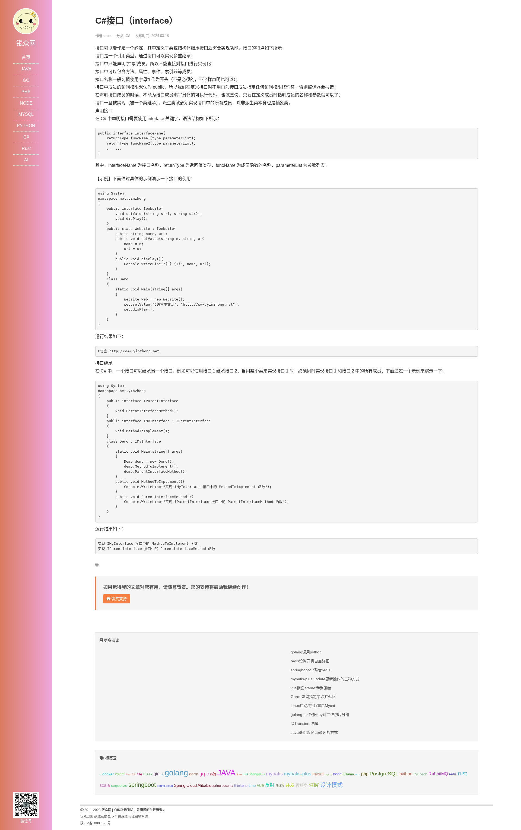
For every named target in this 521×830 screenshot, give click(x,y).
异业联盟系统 (138, 817)
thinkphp (240, 786)
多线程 (279, 785)
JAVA (26, 69)
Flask (148, 774)
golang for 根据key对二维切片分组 (320, 714)
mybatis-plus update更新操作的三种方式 (325, 679)
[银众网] (26, 20)
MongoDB (257, 774)
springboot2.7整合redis (310, 670)
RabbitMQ (438, 774)
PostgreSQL (384, 773)
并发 (290, 785)
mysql (318, 774)
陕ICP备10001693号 (95, 823)
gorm (193, 774)
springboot (142, 784)
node (337, 774)
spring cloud (165, 785)
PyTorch (420, 774)
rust (462, 773)
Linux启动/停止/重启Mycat (313, 705)
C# (26, 137)
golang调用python (306, 652)
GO (26, 80)
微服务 (302, 785)
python (405, 774)
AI (26, 160)
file (139, 774)
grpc (204, 773)
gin (157, 774)
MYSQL (26, 114)
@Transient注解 (304, 723)
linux (240, 774)
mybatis (274, 773)
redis (453, 774)
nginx (328, 774)
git (162, 774)
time (252, 786)
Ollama (348, 774)
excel (120, 774)
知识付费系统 (118, 817)
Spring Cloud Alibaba (192, 785)
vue (260, 785)
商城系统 (100, 817)
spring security (222, 786)
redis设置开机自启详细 (310, 661)
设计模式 (331, 785)
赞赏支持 (118, 599)
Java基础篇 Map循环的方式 (314, 732)
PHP (26, 91)
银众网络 (86, 817)
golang (176, 772)
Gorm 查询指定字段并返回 (313, 696)
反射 (269, 785)
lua (246, 774)
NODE (26, 103)
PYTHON (26, 125)
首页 (26, 57)
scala (105, 785)
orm (357, 774)
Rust (26, 148)
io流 (213, 774)
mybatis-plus (297, 773)
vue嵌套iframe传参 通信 (311, 688)
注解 (314, 785)
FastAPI (131, 774)
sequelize (119, 785)
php (364, 774)
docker (108, 774)
